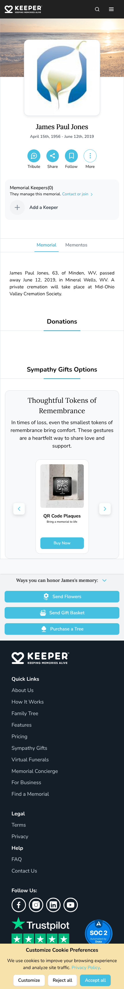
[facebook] (19, 905)
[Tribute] (33, 155)
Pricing (19, 736)
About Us (22, 690)
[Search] (97, 9)
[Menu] (111, 9)
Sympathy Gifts (29, 748)
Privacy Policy (86, 967)
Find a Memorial (30, 794)
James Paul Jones (62, 127)
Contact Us (24, 871)
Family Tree (25, 713)
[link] (62, 506)
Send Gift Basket (66, 613)
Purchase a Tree (66, 629)
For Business (26, 782)
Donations (62, 322)
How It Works (28, 702)
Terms (19, 825)
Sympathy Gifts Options (62, 369)
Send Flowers (66, 596)
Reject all (62, 980)
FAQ (17, 859)
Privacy (20, 836)
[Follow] (71, 155)
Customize (29, 980)
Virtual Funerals (30, 759)
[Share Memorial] (52, 155)
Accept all (95, 980)
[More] (90, 155)
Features (22, 725)
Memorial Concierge (35, 771)
